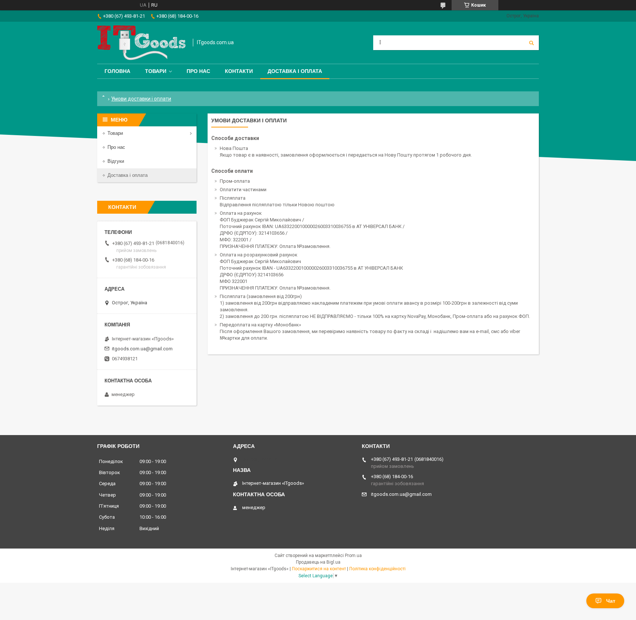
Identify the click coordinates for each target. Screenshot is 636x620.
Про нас (198, 71)
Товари (155, 71)
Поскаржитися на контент (319, 568)
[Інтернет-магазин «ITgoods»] (141, 42)
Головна (117, 71)
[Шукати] (531, 42)
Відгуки (115, 161)
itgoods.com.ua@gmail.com (142, 348)
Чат (610, 601)
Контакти (239, 71)
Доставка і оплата (295, 71)
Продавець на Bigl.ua (318, 562)
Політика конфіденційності (377, 568)
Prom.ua (353, 555)
